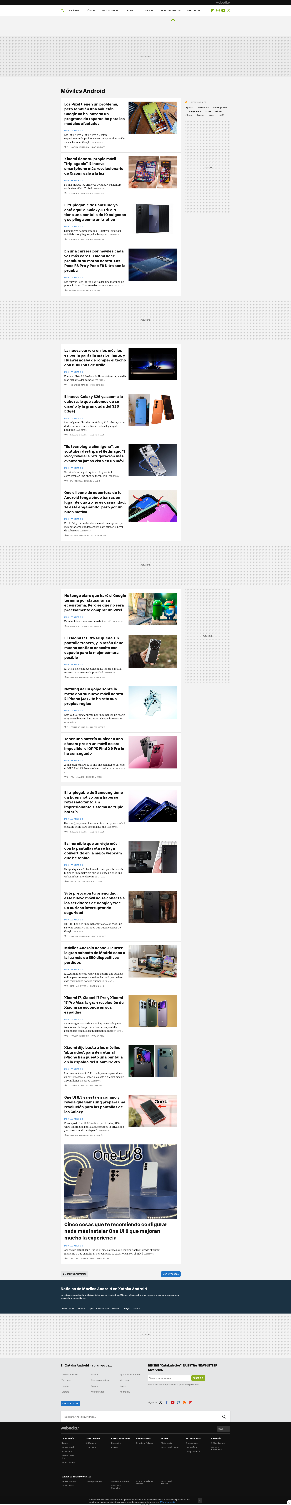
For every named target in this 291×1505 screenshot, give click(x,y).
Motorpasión (167, 1442)
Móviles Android (73, 130)
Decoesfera (191, 1447)
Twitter (228, 10)
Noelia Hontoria (80, 147)
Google (126, 1308)
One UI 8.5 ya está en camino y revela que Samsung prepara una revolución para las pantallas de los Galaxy (94, 1104)
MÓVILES (90, 10)
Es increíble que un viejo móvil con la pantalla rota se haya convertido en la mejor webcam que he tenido (93, 850)
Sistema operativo (100, 1380)
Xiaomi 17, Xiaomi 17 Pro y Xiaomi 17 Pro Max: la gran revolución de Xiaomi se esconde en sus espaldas (94, 1005)
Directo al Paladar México (144, 1482)
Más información (168, 1501)
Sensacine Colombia (116, 1486)
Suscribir (198, 1377)
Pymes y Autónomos (216, 1448)
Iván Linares (77, 290)
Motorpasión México (167, 1482)
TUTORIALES (146, 10)
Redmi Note (203, 107)
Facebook (166, 1401)
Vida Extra (91, 1447)
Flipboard (212, 10)
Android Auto (97, 1391)
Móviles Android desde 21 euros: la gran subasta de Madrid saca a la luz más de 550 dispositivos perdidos (94, 955)
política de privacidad (189, 1384)
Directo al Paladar (144, 1442)
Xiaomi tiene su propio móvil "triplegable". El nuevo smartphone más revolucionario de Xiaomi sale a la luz (93, 166)
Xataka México (69, 1481)
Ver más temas (70, 1403)
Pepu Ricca (76, 480)
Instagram (218, 10)
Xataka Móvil (68, 1447)
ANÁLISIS (74, 10)
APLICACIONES (110, 10)
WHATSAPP (193, 10)
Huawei (115, 1308)
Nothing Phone (220, 107)
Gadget (200, 114)
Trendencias (191, 1442)
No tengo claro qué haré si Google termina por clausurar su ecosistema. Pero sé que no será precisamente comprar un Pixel (95, 602)
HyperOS (189, 107)
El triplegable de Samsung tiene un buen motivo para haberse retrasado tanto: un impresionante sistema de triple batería (93, 801)
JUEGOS (128, 10)
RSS (184, 1401)
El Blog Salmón (218, 1442)
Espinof (114, 1447)
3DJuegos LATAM (94, 1481)
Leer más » (96, 142)
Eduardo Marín (79, 193)
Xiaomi (211, 114)
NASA (221, 114)
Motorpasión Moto (170, 1447)
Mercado (124, 1380)
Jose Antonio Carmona (82, 1258)
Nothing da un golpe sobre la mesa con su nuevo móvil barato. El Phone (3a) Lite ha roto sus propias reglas (94, 696)
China (208, 111)
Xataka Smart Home (68, 1456)
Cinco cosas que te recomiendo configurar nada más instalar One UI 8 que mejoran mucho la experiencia (115, 1230)
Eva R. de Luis (78, 881)
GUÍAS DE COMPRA (170, 10)
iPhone (189, 114)
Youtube (223, 10)
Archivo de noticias (75, 1274)
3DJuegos (91, 1442)
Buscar (224, 1416)
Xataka (65, 1442)
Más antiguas (171, 1274)
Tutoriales (67, 1380)
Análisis (81, 1308)
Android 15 (125, 1391)
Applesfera (67, 1451)
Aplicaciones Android (99, 1308)
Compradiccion (193, 1451)
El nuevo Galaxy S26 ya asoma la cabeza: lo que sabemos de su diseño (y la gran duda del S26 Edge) (93, 404)
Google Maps (195, 111)
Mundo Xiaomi (68, 1462)
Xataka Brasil (68, 1485)
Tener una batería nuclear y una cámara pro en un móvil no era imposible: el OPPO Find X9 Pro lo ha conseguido (94, 746)
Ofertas (218, 111)
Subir (221, 1428)
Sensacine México (120, 1481)
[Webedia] (223, 2)
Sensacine (116, 1442)
